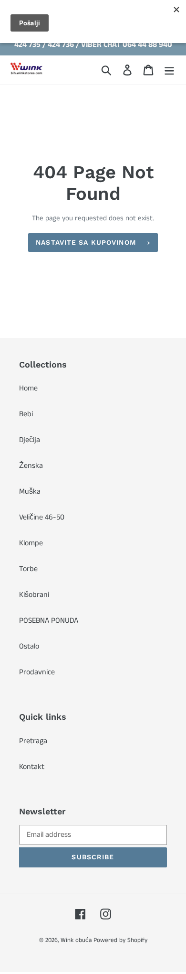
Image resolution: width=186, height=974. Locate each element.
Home (28, 388)
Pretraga (33, 741)
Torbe (28, 568)
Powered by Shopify (120, 940)
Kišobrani (34, 594)
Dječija (29, 439)
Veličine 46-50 (41, 517)
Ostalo (29, 646)
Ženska (31, 465)
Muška (30, 491)
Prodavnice (37, 672)
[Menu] (169, 69)
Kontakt (31, 766)
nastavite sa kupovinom (86, 242)
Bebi (26, 414)
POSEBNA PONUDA (48, 620)
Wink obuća (76, 940)
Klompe (31, 543)
